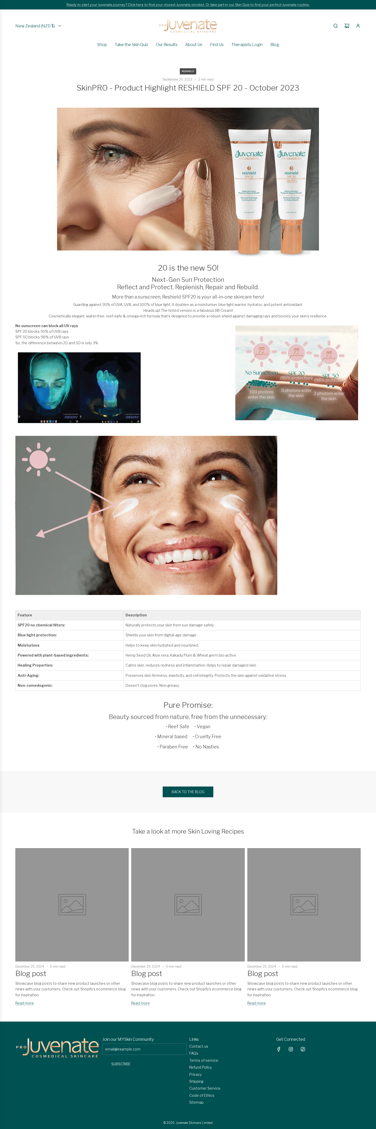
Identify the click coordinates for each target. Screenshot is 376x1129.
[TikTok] (302, 1049)
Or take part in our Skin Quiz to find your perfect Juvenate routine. (258, 5)
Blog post (30, 973)
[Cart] (346, 25)
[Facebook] (278, 1049)
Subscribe (120, 1064)
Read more (24, 1003)
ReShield (188, 71)
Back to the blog (188, 792)
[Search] (335, 25)
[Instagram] (290, 1049)
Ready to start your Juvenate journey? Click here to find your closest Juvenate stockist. (136, 5)
